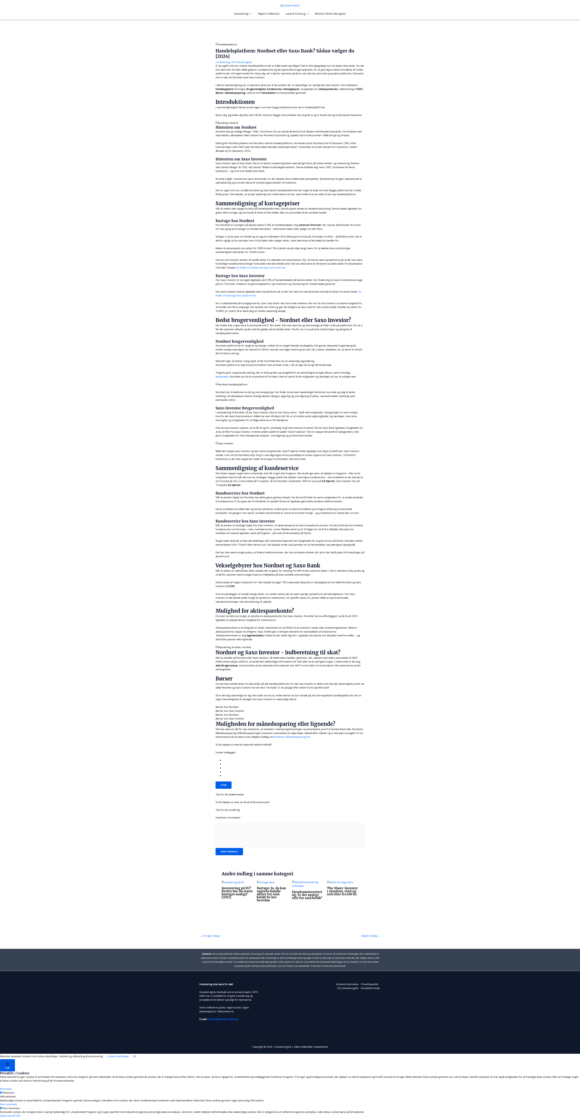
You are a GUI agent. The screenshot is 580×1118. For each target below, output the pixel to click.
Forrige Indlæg (209, 935)
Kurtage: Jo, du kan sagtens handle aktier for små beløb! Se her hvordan (271, 894)
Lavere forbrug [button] (296, 13)
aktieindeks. (222, 376)
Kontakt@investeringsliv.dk (222, 1019)
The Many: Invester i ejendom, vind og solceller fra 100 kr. (342, 891)
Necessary (8, 1092)
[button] (250, 13)
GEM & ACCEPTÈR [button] (10, 1116)
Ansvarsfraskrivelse (347, 984)
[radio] (294, 760)
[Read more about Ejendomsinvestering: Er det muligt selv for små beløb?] (307, 884)
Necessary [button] (6, 1088)
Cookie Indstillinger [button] (118, 1056)
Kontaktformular (370, 988)
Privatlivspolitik (369, 984)
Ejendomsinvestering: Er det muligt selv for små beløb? (307, 895)
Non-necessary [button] (8, 1104)
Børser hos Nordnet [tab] (227, 707)
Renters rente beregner (330, 13)
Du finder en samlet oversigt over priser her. (261, 267)
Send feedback (229, 851)
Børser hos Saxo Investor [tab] (230, 711)
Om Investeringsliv (347, 988)
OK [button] (134, 1056)
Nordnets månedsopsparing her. (292, 737)
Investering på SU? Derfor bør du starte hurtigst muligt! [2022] (237, 892)
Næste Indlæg (370, 935)
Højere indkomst (269, 13)
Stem (223, 785)
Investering (223, 62)
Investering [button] (241, 13)
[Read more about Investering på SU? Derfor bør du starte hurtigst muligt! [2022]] (233, 882)
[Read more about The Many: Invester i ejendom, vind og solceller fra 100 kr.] (340, 882)
